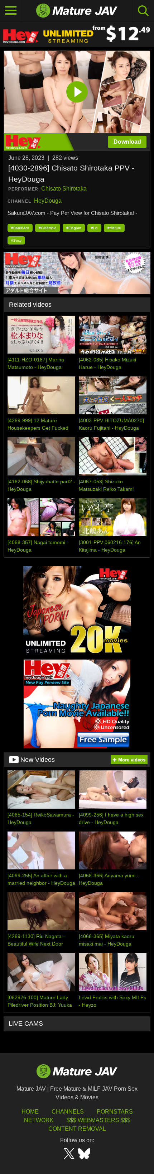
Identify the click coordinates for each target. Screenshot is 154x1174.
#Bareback (20, 228)
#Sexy (16, 240)
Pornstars (115, 1112)
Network (39, 1120)
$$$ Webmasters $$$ (98, 1120)
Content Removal (77, 1129)
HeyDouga (48, 201)
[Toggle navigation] (10, 10)
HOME (30, 1112)
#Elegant (73, 228)
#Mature (114, 228)
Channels (68, 1112)
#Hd (94, 228)
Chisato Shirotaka (64, 189)
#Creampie (48, 228)
